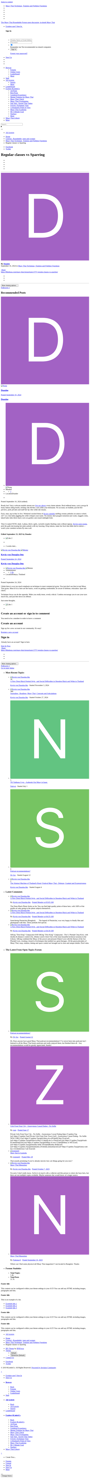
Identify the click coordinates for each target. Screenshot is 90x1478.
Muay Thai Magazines (18, 1165)
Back (12, 1387)
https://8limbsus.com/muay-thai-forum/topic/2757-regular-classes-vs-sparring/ (29, 272)
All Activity (10, 80)
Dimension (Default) (18, 1355)
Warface (13, 114)
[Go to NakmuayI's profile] (49, 1254)
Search (12, 82)
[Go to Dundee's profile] (45, 260)
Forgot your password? (18, 53)
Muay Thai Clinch (17, 99)
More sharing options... (9, 285)
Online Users (15, 72)
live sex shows (40, 506)
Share (3, 270)
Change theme (7, 1476)
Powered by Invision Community (44, 1368)
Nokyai (13, 786)
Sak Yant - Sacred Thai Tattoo (21, 103)
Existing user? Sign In (14, 26)
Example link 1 (11, 1304)
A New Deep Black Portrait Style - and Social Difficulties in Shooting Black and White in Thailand (47, 681)
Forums (13, 70)
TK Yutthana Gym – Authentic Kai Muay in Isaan (29, 782)
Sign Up (9, 57)
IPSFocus (20, 1349)
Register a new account (9, 632)
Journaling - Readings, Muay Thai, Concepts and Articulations (33, 693)
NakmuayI (17, 1260)
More (12, 76)
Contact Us (10, 1358)
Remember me (15, 47)
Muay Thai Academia (18, 110)
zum (14, 1130)
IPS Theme (10, 1349)
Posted (11, 395)
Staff (7, 78)
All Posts (13, 91)
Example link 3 (11, 1308)
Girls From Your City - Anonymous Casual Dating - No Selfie (33, 1126)
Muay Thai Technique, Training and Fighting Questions (38, 266)
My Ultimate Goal (17, 112)
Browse (8, 68)
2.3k (12, 572)
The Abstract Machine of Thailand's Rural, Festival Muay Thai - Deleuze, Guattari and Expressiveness (48, 883)
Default (13, 1353)
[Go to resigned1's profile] (14, 1151)
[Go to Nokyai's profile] (49, 778)
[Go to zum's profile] (49, 1124)
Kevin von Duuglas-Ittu (12, 554)
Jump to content (7, 2)
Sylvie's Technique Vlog (19, 105)
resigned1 (16, 1157)
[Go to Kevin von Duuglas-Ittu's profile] (11, 550)
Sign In (13, 49)
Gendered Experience (18, 95)
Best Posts (14, 93)
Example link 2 (11, 1306)
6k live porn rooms (80, 524)
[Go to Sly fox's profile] (49, 867)
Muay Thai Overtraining (19, 101)
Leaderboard (15, 74)
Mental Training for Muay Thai (21, 97)
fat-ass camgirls (49, 514)
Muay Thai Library (13, 118)
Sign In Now (6, 646)
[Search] (2, 129)
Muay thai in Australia (18, 1153)
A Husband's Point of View (20, 108)
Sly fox (13, 875)
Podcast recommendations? (20, 871)
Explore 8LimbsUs (13, 89)
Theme (8, 1351)
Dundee (7, 264)
